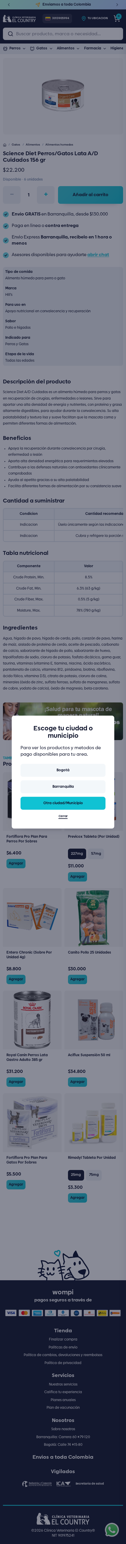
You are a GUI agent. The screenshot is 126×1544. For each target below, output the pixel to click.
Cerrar (63, 816)
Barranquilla (63, 787)
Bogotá (63, 770)
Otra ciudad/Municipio (63, 803)
